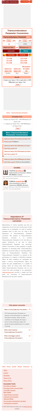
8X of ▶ (9, 62)
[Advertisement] (17, 16)
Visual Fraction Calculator (11, 394)
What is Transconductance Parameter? (15, 309)
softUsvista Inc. (27, 406)
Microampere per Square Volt (26, 69)
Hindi (3, 366)
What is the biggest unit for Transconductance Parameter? (13, 337)
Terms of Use (7, 378)
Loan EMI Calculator (10, 390)
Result (17, 77)
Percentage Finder (9, 388)
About (5, 370)
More (26, 51)
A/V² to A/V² (9, 141)
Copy (8, 40)
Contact (6, 373)
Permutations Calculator (19, 401)
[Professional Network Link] (25, 170)
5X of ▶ (9, 60)
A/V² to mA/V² (11, 162)
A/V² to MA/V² (12, 154)
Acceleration (24, 1)
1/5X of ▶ (23, 60)
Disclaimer (7, 375)
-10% (4, 40)
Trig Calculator (8, 401)
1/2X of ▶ (23, 58)
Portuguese (26, 366)
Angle (31, 1)
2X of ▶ (9, 58)
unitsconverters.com (8, 272)
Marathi (20, 366)
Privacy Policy (8, 380)
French (9, 366)
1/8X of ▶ (23, 62)
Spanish (14, 366)
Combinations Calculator (11, 403)
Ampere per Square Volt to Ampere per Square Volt (17, 138)
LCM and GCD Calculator (11, 397)
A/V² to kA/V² (11, 148)
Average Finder (18, 388)
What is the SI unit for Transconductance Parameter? (13, 331)
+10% (13, 40)
